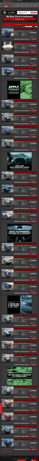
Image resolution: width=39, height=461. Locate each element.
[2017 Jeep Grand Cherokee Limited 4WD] (8, 215)
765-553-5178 (19, 0)
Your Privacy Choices (24, 458)
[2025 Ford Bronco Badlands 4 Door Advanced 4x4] (8, 32)
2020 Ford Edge (19, 258)
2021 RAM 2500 (23, 44)
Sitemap (20, 458)
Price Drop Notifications (16, 65)
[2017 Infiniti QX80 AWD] (8, 319)
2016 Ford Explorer (21, 441)
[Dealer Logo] (7, 5)
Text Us (36, 39)
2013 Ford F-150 (22, 388)
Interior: (15, 33)
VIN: (22, 32)
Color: (15, 32)
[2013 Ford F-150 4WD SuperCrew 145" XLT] (8, 390)
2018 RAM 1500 (24, 141)
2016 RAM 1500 (22, 271)
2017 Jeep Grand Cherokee (22, 213)
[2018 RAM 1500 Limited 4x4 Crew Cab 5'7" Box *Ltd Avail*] (8, 143)
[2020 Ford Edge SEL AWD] (8, 260)
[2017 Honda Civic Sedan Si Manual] (8, 286)
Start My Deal (30, 65)
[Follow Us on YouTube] (35, 1)
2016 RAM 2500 (23, 102)
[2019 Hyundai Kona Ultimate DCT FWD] (8, 403)
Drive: (15, 47)
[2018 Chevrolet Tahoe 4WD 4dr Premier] (8, 117)
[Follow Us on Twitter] (33, 1)
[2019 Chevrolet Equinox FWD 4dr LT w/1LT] (8, 332)
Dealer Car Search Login (14, 458)
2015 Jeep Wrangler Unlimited (23, 343)
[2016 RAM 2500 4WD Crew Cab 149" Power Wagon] (8, 104)
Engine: (23, 105)
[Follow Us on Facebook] (32, 1)
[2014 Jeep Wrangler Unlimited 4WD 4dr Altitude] (8, 247)
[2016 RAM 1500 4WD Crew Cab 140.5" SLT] (8, 273)
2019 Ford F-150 (22, 57)
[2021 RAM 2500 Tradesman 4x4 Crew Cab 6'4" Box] (8, 45)
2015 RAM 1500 (22, 128)
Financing (33, 65)
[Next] (11, 26)
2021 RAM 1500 (23, 187)
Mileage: (23, 34)
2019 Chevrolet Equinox (22, 330)
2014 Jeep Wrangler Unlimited (23, 245)
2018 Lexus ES (19, 200)
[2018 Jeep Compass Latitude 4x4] (8, 416)
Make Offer (23, 65)
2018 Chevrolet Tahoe (22, 115)
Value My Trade (26, 65)
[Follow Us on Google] (36, 1)
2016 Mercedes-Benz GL (23, 428)
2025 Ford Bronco (23, 30)
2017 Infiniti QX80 (19, 317)
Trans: (15, 106)
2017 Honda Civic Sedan (21, 284)
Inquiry (21, 65)
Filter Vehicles (20, 24)
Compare (33, 76)
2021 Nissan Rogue (19, 356)
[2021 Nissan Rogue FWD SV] (8, 358)
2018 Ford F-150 (23, 174)
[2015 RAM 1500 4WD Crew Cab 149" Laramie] (8, 130)
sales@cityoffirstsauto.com (7, 1)
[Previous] (2, 26)
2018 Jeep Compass (20, 415)
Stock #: (23, 35)
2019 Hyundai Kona (21, 401)
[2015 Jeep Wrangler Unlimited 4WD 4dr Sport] (8, 345)
